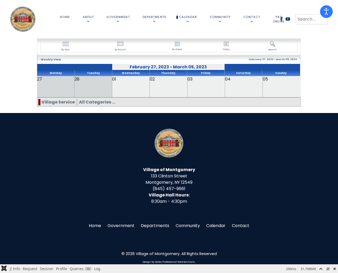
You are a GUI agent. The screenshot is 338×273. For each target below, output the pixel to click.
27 (39, 79)
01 (114, 79)
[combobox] (311, 19)
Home (95, 226)
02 (152, 79)
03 (190, 79)
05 (265, 79)
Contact (240, 226)
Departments (155, 226)
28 (76, 79)
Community (188, 226)
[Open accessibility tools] (326, 11)
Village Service (58, 102)
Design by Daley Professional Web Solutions (169, 261)
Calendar (216, 226)
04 (228, 79)
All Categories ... (97, 102)
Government (120, 226)
